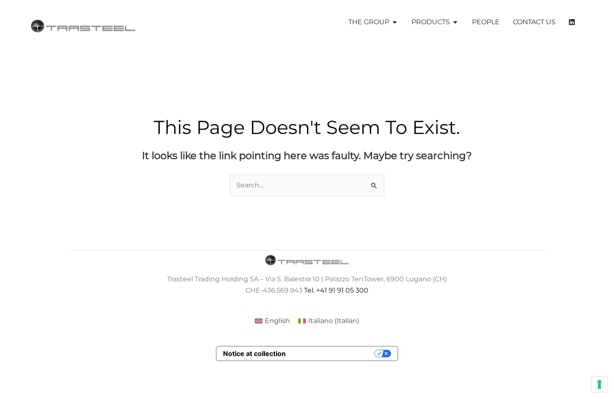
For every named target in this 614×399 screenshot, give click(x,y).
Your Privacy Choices (334, 353)
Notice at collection (254, 353)
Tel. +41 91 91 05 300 (336, 290)
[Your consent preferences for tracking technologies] (599, 384)
